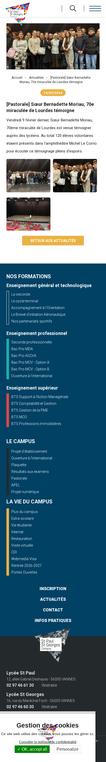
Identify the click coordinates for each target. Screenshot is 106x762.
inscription (53, 588)
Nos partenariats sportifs (31, 321)
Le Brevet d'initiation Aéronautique (38, 314)
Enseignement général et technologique (49, 285)
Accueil (17, 77)
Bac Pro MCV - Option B (30, 369)
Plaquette (18, 465)
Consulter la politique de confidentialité (47, 742)
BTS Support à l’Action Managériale (39, 397)
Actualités (36, 77)
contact (53, 609)
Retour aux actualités (53, 241)
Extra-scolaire (22, 518)
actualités (53, 599)
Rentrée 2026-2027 (26, 565)
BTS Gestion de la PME (29, 410)
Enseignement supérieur (32, 388)
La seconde (20, 294)
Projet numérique (25, 492)
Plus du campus (24, 512)
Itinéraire (49, 685)
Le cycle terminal (24, 301)
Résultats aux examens (30, 472)
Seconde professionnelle (31, 342)
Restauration (21, 539)
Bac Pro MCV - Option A (30, 362)
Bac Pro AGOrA (23, 356)
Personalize (67, 749)
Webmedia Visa (24, 559)
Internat (17, 532)
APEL (15, 485)
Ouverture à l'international (31, 376)
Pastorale (19, 478)
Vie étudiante (21, 525)
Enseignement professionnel (36, 333)
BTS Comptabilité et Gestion (33, 403)
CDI (14, 552)
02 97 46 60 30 (20, 707)
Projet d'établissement (29, 451)
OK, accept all (34, 749)
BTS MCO (19, 417)
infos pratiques (53, 620)
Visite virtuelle (22, 545)
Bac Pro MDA (22, 349)
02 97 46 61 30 (20, 685)
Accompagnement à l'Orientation (38, 308)
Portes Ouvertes (24, 572)
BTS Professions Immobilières (36, 424)
